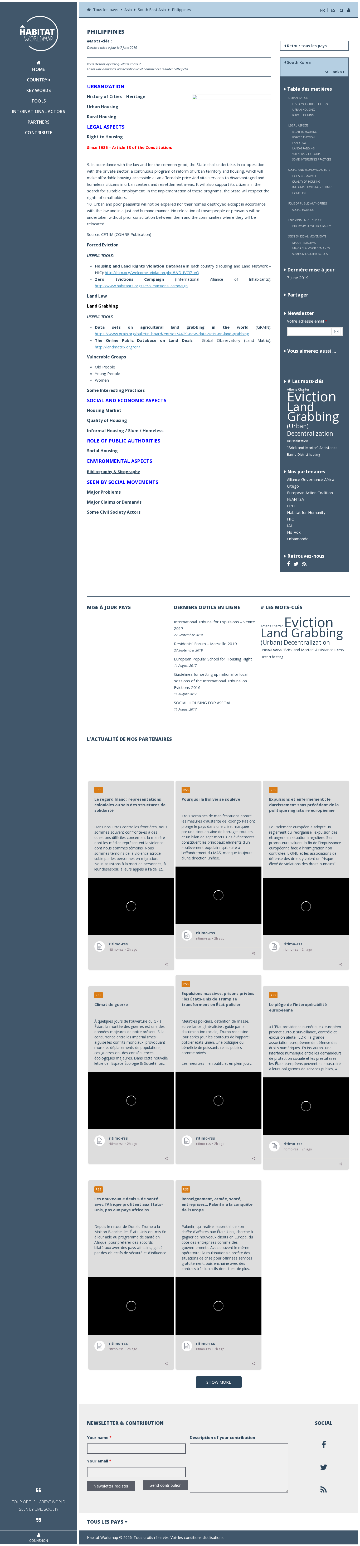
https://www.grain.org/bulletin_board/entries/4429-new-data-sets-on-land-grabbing (172, 333)
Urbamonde (298, 538)
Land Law (299, 143)
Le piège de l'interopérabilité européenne (298, 1007)
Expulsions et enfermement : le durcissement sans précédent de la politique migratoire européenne (304, 804)
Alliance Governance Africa (310, 479)
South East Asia (152, 9)
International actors (38, 111)
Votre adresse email (307, 321)
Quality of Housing (306, 181)
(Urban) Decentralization (310, 429)
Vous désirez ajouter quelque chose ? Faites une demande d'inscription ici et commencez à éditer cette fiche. (138, 66)
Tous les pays (106, 9)
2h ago (132, 949)
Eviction (312, 396)
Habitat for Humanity (306, 512)
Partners (39, 122)
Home (38, 69)
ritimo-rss (118, 943)
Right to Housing (304, 132)
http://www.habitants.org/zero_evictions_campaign (141, 285)
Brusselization (297, 441)
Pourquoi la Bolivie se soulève (211, 799)
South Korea (299, 62)
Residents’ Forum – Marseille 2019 (205, 643)
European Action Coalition (310, 492)
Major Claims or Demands (311, 248)
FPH (291, 505)
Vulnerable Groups (306, 154)
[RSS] (305, 563)
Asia (128, 9)
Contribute (38, 132)
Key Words (38, 90)
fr (322, 10)
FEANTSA (295, 499)
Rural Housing (303, 115)
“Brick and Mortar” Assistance (312, 447)
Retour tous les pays (307, 45)
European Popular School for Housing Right (213, 659)
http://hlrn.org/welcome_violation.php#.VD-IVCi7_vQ (152, 272)
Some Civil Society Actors (310, 254)
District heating (309, 454)
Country (38, 80)
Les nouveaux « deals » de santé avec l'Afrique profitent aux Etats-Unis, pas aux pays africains (128, 1204)
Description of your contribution (222, 1437)
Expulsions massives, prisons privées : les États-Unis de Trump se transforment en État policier (218, 999)
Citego (293, 486)
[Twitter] (297, 563)
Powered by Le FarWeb (330, 1537)
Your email (99, 1461)
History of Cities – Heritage (311, 104)
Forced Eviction (303, 137)
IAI (289, 525)
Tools (38, 101)
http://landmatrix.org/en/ (117, 346)
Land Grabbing (313, 411)
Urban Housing (303, 109)
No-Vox (294, 532)
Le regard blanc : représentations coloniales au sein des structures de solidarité (130, 804)
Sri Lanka (333, 71)
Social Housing (303, 210)
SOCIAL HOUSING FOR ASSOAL (202, 702)
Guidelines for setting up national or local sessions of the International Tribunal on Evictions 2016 (210, 681)
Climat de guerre (111, 1004)
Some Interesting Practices (311, 159)
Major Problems (304, 243)
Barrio (291, 454)
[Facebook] (289, 563)
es (333, 10)
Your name (99, 1437)
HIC (290, 519)
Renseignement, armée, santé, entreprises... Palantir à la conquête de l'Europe (217, 1204)
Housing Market (304, 176)
